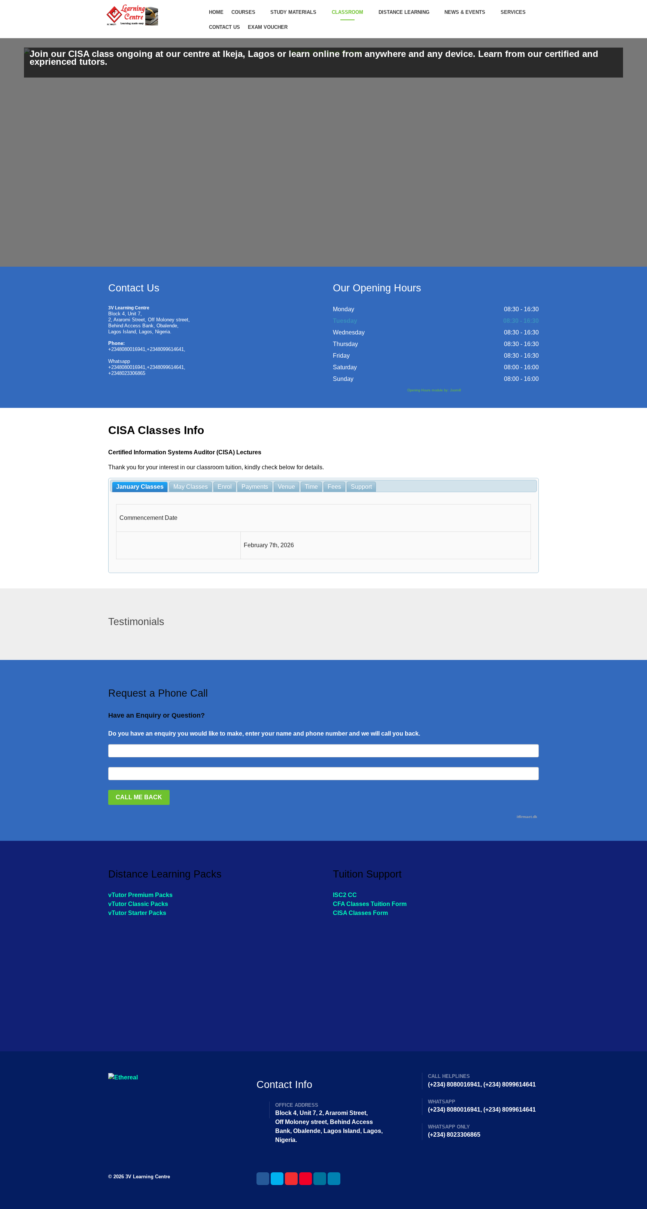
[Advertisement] (211, 977)
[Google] (291, 1178)
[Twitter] (277, 1178)
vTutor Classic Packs (138, 904)
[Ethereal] (150, 14)
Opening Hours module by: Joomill (434, 390)
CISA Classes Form (360, 913)
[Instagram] (319, 1178)
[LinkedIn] (333, 1178)
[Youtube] (305, 1178)
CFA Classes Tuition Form (370, 904)
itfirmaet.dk (527, 817)
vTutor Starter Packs (137, 913)
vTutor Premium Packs (140, 895)
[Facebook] (262, 1178)
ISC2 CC (345, 895)
